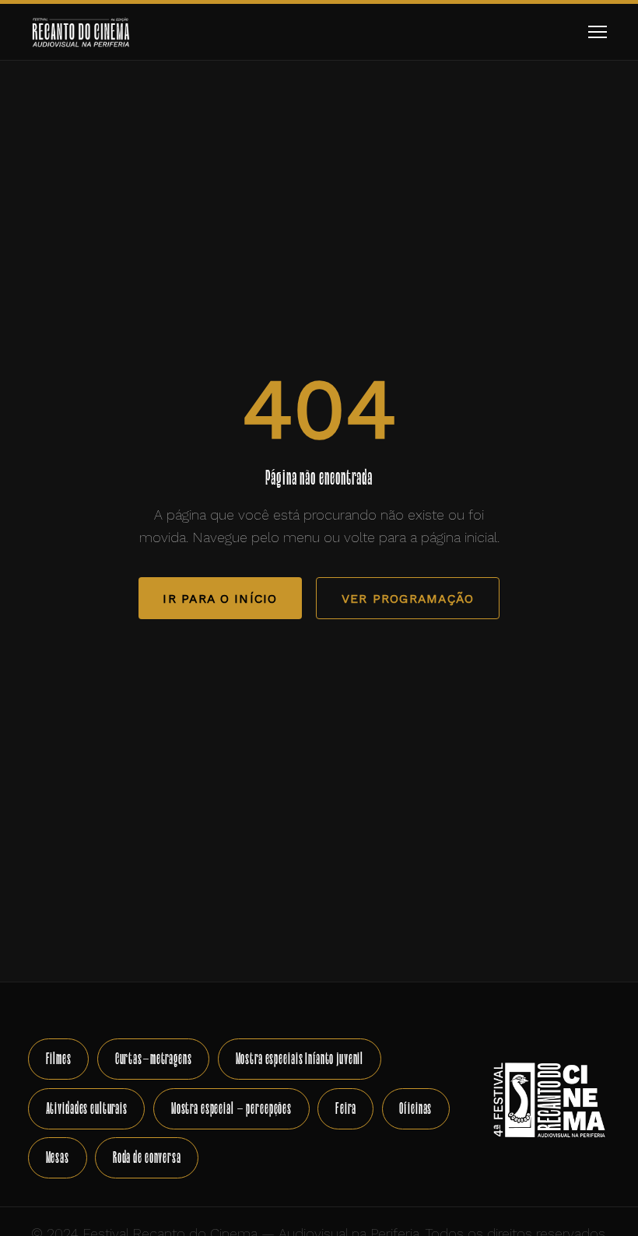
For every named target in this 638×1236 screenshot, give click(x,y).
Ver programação (408, 598)
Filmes (59, 1058)
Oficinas (415, 1108)
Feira (345, 1108)
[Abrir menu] (597, 32)
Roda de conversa (147, 1157)
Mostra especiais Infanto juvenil (300, 1058)
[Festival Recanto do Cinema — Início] (80, 32)
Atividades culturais (87, 1108)
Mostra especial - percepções (231, 1108)
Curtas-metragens (153, 1058)
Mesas (57, 1157)
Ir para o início (220, 598)
